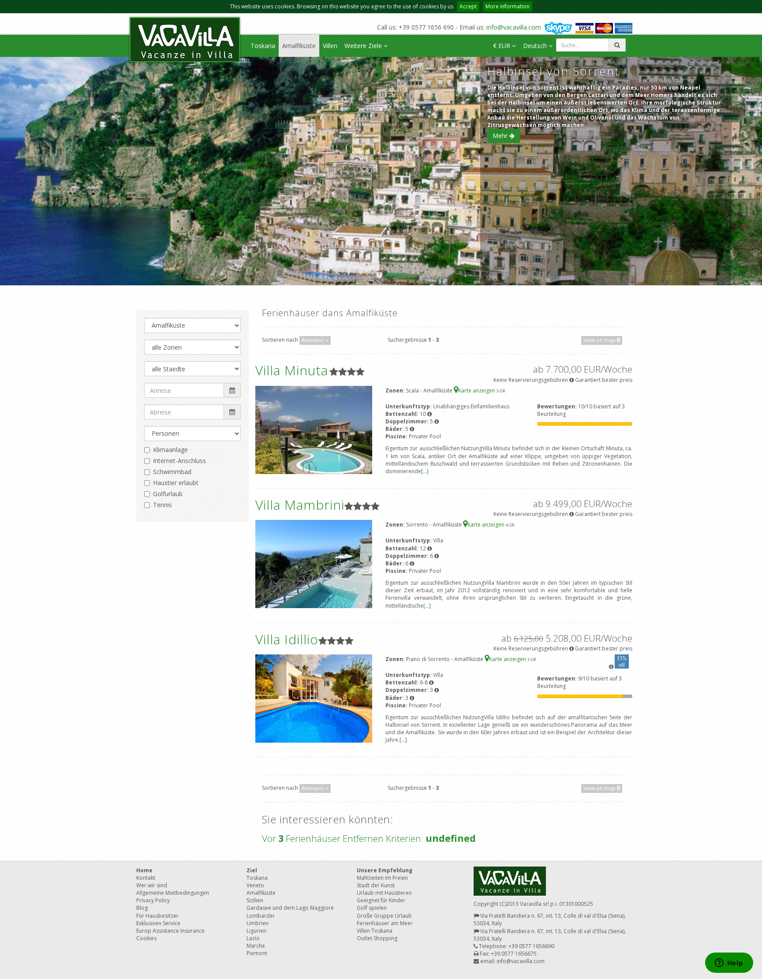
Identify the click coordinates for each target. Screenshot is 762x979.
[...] (425, 471)
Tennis (162, 505)
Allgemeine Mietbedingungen (172, 893)
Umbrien (258, 923)
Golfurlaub (168, 494)
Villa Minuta (291, 370)
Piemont (257, 953)
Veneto (255, 885)
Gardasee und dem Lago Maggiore (290, 908)
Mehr (501, 135)
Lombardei (260, 915)
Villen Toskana (374, 930)
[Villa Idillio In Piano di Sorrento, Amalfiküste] (313, 698)
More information (508, 6)
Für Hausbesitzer (157, 915)
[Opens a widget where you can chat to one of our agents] (729, 964)
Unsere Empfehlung (384, 870)
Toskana (262, 45)
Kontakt (145, 878)
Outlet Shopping (377, 938)
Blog (142, 908)
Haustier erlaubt (175, 482)
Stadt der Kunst (376, 885)
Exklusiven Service (158, 923)
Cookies (146, 938)
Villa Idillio (286, 639)
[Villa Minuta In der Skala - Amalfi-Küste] (313, 429)
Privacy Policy (153, 900)
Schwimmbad (172, 471)
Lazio (253, 938)
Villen (330, 45)
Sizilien (255, 900)
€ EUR (502, 45)
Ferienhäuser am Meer (385, 923)
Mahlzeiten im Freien (382, 878)
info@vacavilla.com (513, 27)
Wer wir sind (151, 885)
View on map (600, 340)
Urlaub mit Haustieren (384, 893)
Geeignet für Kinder (381, 900)
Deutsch (536, 45)
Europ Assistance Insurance (170, 930)
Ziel (252, 870)
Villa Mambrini (299, 505)
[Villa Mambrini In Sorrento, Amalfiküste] (313, 564)
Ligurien (256, 930)
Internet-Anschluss (179, 460)
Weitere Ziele (364, 45)
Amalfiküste (299, 45)
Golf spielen (372, 908)
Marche (256, 945)
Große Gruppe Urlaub (384, 915)
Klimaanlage (170, 449)
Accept (468, 6)
